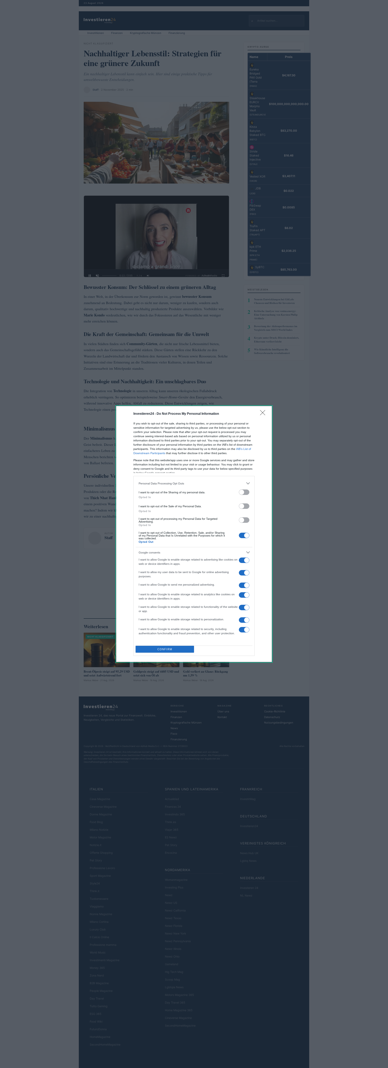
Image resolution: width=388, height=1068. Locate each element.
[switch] (244, 492)
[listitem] (194, 483)
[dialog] (194, 534)
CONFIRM (164, 649)
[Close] (264, 414)
